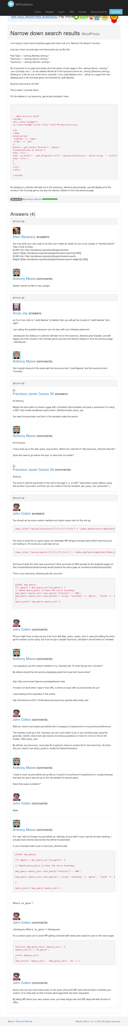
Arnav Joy (20, 313)
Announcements (99, 11)
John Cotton (22, 513)
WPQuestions (24, 4)
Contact (82, 11)
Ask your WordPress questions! (34, 16)
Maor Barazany (24, 236)
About (11, 1021)
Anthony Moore (33, 199)
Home (38, 11)
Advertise (116, 11)
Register (50, 11)
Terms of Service (24, 1021)
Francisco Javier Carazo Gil (33, 393)
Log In (62, 11)
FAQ (71, 11)
